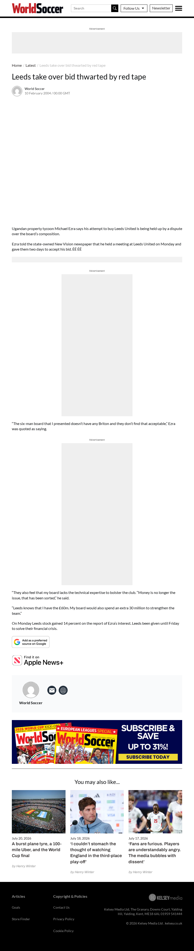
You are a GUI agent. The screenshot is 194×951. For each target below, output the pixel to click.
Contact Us (61, 907)
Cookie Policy (63, 931)
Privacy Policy (63, 919)
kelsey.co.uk (173, 923)
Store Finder (21, 919)
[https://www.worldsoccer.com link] (63, 690)
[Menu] (178, 8)
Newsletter (161, 8)
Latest (31, 65)
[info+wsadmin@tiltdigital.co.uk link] (51, 690)
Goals (16, 907)
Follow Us (131, 8)
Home (17, 65)
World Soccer (35, 89)
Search (114, 8)
